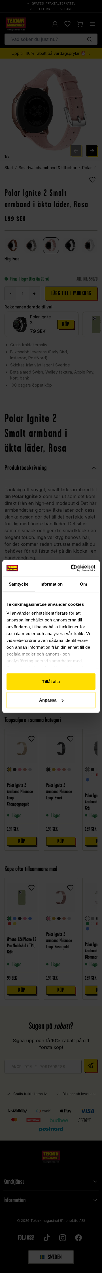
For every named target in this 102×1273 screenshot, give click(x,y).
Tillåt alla (51, 681)
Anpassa (48, 700)
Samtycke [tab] (18, 583)
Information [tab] (51, 583)
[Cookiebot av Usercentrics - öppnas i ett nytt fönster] (71, 568)
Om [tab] (83, 583)
